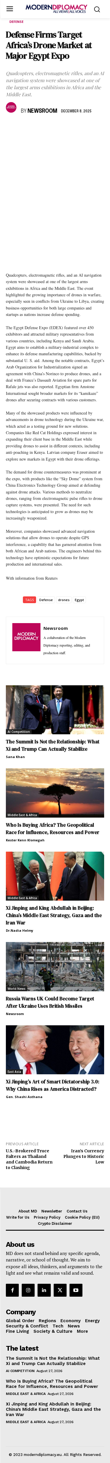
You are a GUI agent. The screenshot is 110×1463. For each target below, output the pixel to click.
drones (64, 600)
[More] (93, 128)
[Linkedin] (52, 128)
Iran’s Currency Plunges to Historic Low (83, 1156)
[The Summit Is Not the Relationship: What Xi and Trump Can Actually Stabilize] (55, 710)
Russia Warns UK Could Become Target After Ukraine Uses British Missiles (50, 1002)
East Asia (14, 1072)
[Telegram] (79, 128)
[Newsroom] (12, 107)
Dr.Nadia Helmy (19, 930)
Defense (16, 21)
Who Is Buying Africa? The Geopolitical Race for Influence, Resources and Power (52, 828)
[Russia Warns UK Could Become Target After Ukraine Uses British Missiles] (55, 966)
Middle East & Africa (22, 815)
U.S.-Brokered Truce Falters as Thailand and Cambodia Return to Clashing (29, 1159)
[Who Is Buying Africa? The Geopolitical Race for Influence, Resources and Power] (55, 793)
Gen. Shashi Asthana (24, 1097)
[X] (25, 128)
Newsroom (42, 111)
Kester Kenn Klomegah (25, 840)
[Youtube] (76, 1290)
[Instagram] (28, 1290)
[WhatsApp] (39, 128)
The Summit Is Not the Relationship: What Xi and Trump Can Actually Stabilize (52, 745)
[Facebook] (12, 128)
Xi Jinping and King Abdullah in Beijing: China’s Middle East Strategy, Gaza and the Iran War (54, 915)
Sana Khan (15, 757)
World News (17, 989)
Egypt (79, 600)
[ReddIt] (66, 128)
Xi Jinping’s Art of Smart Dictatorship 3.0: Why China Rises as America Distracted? (52, 1085)
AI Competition (19, 732)
